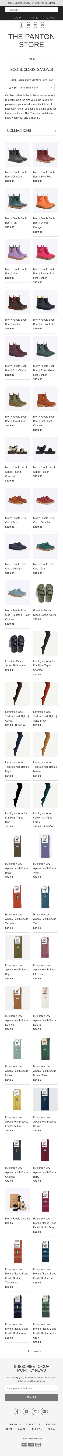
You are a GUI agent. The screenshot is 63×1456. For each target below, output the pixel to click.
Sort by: (13, 87)
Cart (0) (34, 17)
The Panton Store (31, 40)
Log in (18, 17)
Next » (37, 1351)
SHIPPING (37, 1428)
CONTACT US (33, 1424)
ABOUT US (15, 1424)
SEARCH (22, 1428)
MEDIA (51, 1428)
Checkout (49, 17)
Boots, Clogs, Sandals (31, 69)
